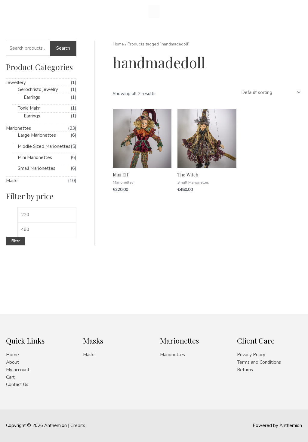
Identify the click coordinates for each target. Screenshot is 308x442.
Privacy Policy (251, 355)
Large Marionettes (37, 135)
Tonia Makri (29, 108)
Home (118, 44)
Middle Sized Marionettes (44, 146)
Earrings (32, 97)
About (12, 362)
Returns (245, 370)
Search (63, 48)
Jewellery (16, 82)
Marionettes (18, 128)
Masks (12, 181)
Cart (10, 377)
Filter (15, 240)
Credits (77, 425)
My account (17, 370)
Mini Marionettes (35, 157)
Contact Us (17, 384)
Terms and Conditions (259, 362)
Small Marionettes (36, 168)
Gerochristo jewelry (38, 89)
